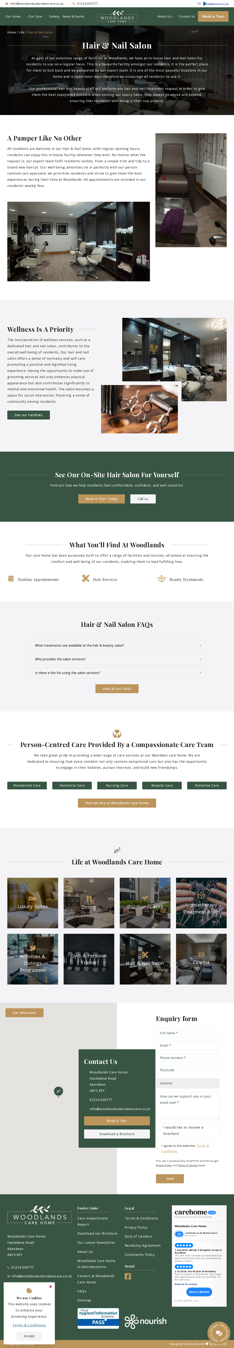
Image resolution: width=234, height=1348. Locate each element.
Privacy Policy (164, 1165)
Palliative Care (207, 785)
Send (170, 1178)
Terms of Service (188, 1165)
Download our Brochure (97, 1233)
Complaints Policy (140, 1254)
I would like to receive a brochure (183, 1130)
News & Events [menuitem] (73, 16)
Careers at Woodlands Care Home (95, 1279)
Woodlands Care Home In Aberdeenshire (96, 1264)
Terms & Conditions (141, 1218)
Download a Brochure (117, 1134)
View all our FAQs (117, 688)
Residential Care (27, 785)
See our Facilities (29, 415)
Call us (143, 499)
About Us (85, 1251)
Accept (29, 1336)
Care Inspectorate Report (92, 1221)
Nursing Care (117, 785)
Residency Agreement (143, 1245)
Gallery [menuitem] (54, 16)
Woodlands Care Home (190, 1226)
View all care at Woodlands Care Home (117, 803)
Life (22, 32)
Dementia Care (72, 785)
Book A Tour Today (102, 499)
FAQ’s (81, 1291)
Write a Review (199, 1292)
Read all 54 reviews (186, 1284)
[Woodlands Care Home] (117, 16)
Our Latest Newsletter (96, 1242)
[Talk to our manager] (218, 1333)
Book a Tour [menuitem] (213, 16)
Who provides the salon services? (60, 659)
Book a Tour (117, 1121)
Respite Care (162, 785)
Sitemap (84, 1300)
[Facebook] (128, 1278)
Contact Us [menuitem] (187, 16)
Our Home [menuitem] (13, 16)
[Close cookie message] (50, 1286)
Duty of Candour (138, 1236)
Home (11, 32)
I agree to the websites (185, 1148)
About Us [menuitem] (164, 16)
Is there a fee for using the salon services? (67, 673)
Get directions (24, 1012)
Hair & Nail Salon (40, 32)
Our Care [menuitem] (35, 16)
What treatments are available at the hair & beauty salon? (79, 645)
